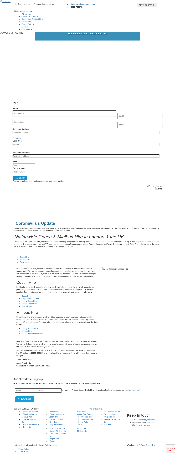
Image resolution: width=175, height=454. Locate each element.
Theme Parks (82, 422)
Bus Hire (107, 424)
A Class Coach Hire (147, 445)
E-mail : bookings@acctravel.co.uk (146, 419)
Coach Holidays (28, 306)
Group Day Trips (84, 414)
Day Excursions (56, 424)
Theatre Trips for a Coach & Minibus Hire (84, 418)
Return (15, 108)
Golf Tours (54, 422)
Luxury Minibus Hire (30, 328)
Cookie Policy (23, 451)
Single (15, 102)
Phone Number (19, 168)
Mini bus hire (25, 259)
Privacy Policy (23, 449)
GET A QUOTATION (147, 5)
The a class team (27, 262)
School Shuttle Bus (30, 411)
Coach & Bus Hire (29, 16)
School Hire (26, 21)
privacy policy (135, 390)
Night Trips (81, 411)
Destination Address (21, 152)
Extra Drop (17, 140)
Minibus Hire (27, 331)
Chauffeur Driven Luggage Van (29, 415)
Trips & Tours (27, 24)
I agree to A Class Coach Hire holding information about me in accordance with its (102, 390)
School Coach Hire (29, 303)
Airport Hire (54, 438)
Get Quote (20, 177)
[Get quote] (5, 1)
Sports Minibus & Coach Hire (56, 415)
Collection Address (21, 129)
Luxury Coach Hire (29, 301)
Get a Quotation (95, 408)
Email (15, 161)
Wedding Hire (109, 414)
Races (52, 441)
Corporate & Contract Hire (32, 19)
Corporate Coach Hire (30, 298)
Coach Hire (24, 257)
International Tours (112, 411)
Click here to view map (141, 425)
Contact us (26, 29)
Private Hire (27, 14)
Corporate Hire (110, 416)
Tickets (80, 424)
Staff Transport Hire (31, 424)
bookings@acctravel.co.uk (83, 4)
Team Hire (27, 427)
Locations (25, 26)
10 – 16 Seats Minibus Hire (32, 333)
